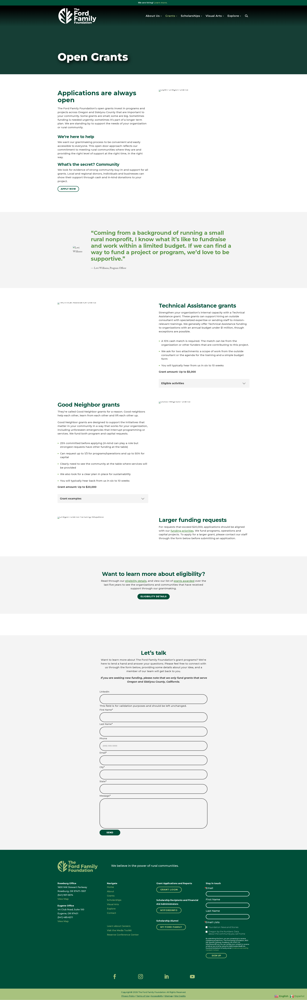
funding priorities (182, 530)
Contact (111, 913)
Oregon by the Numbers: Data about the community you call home (227, 932)
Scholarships (190, 16)
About (110, 891)
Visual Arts (214, 16)
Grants (170, 16)
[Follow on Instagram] (140, 976)
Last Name (213, 911)
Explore (233, 16)
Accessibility (157, 996)
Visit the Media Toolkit (119, 930)
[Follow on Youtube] (192, 976)
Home (110, 887)
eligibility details (136, 580)
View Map (63, 899)
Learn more (160, 3)
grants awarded (184, 580)
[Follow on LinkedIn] (166, 976)
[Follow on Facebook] (114, 976)
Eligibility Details (154, 596)
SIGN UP (216, 955)
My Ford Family (171, 927)
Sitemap (169, 996)
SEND (109, 832)
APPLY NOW (68, 189)
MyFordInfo (168, 910)
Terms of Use (142, 996)
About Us (153, 16)
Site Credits (180, 996)
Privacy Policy (128, 996)
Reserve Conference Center (123, 934)
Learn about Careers (118, 926)
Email (209, 888)
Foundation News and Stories (223, 927)
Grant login (169, 889)
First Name (213, 899)
